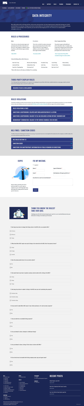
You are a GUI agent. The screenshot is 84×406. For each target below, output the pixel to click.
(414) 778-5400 (50, 27)
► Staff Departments (7, 382)
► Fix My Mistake (22, 386)
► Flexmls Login (6, 377)
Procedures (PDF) (37, 53)
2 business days (14, 296)
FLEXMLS (4, 8)
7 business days (14, 300)
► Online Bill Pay (6, 399)
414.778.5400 (12, 2)
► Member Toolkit (6, 388)
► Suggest (5, 397)
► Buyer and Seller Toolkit (8, 387)
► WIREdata (5, 379)
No (12, 267)
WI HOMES (18, 8)
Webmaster (78, 404)
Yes (12, 263)
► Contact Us (36, 382)
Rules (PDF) (13, 53)
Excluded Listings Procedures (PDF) (62, 55)
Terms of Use (14, 404)
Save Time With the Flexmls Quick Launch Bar (58, 392)
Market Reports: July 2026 (54, 381)
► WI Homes (5, 378)
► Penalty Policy (22, 385)
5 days (12, 280)
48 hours (13, 234)
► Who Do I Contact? (7, 396)
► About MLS (5, 381)
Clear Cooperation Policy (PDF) (61, 53)
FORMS (23, 8)
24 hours (13, 231)
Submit (35, 190)
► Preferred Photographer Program (40, 378)
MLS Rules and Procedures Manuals (39, 104)
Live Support (11, 8)
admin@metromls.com (16, 29)
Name (34, 168)
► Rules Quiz (21, 387)
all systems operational (34, 8)
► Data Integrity (22, 382)
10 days (13, 251)
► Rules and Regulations (23, 383)
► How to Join (6, 385)
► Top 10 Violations (22, 390)
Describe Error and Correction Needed (42, 177)
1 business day (14, 293)
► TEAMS (36, 377)
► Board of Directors (7, 383)
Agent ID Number (57, 168)
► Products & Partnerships (8, 391)
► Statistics (5, 392)
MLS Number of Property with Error (61, 173)
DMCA (10, 404)
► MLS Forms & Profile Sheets (8, 389)
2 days (12, 247)
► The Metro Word (22, 377)
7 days (12, 238)
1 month (13, 254)
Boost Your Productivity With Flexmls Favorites (58, 386)
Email (34, 173)
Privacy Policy (5, 404)
